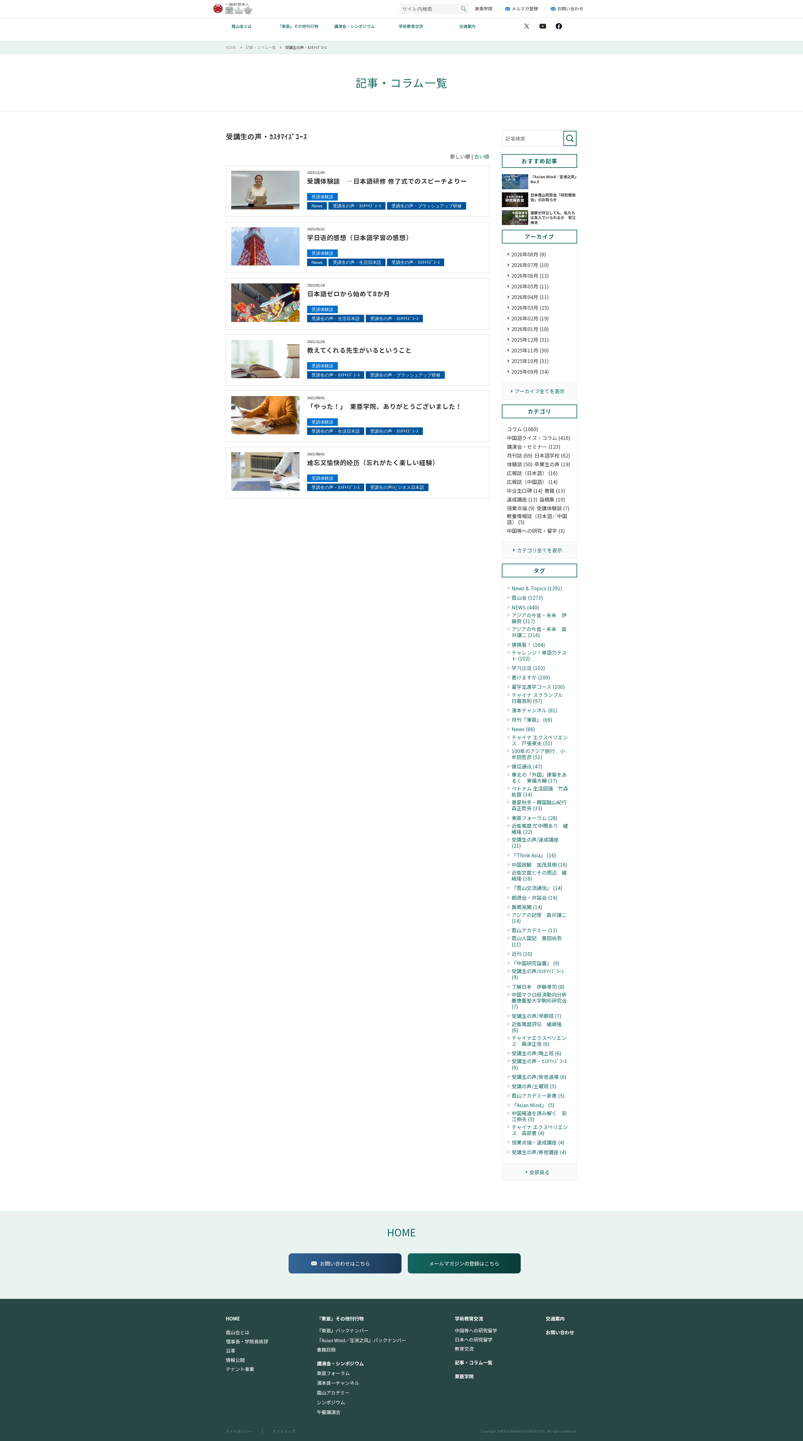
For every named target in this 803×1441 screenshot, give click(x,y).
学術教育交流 (411, 26)
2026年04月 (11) (530, 297)
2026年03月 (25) (530, 307)
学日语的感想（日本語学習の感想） (359, 237)
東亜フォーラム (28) (534, 818)
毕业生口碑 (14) (525, 491)
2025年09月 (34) (530, 371)
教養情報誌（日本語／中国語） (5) (537, 519)
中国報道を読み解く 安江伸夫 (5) (539, 1116)
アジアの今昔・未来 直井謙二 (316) (539, 632)
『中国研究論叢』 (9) (536, 963)
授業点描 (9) (521, 508)
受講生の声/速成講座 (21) (535, 843)
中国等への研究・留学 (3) (536, 531)
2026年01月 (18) (530, 329)
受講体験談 (322, 196)
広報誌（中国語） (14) (532, 482)
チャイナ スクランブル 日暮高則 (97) (540, 698)
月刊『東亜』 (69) (532, 720)
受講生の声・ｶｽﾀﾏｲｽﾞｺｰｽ (357, 205)
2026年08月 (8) (528, 254)
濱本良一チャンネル (338, 1383)
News (316, 205)
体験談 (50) (520, 464)
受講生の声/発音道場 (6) (539, 1077)
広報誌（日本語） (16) (532, 473)
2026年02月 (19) (530, 318)
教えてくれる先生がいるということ (359, 350)
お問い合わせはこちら (345, 1263)
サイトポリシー (239, 1431)
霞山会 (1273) (527, 598)
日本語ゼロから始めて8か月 (348, 293)
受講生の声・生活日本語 (357, 262)
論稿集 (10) (552, 499)
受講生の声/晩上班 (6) (536, 1053)
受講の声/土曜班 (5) (534, 1086)
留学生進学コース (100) (538, 687)
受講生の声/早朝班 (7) (536, 1016)
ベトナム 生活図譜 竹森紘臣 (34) (540, 791)
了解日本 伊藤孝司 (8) (538, 987)
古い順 (481, 156)
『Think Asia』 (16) (534, 855)
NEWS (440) (525, 607)
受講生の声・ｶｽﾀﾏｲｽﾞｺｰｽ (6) (539, 1064)
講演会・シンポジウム (354, 26)
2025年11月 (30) (530, 350)
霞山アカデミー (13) (534, 930)
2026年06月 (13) (530, 275)
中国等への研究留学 (476, 1330)
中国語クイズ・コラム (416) (539, 438)
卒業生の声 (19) (552, 464)
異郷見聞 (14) (527, 907)
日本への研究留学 (473, 1339)
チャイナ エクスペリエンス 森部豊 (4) (540, 1130)
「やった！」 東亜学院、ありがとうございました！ (384, 406)
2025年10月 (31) (530, 361)
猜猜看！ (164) (528, 645)
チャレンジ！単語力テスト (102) (539, 656)
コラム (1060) (522, 429)
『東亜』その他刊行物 (298, 26)
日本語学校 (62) (552, 455)
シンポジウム (331, 1402)
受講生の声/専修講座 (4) (539, 1152)
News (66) (523, 729)
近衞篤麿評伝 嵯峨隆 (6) (537, 1027)
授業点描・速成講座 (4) (538, 1142)
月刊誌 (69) (520, 455)
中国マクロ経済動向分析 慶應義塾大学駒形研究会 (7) (540, 1001)
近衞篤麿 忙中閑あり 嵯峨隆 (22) (540, 829)
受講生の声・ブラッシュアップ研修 (426, 205)
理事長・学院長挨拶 (247, 1341)
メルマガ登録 (525, 8)
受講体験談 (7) (553, 508)
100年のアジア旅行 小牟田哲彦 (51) (538, 754)
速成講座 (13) (522, 499)
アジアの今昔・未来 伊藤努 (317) (539, 618)
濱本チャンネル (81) (534, 710)
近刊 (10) (522, 954)
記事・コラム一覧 (473, 1362)
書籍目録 (326, 1350)
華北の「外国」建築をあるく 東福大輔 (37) (539, 778)
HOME (401, 1232)
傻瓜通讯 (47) (527, 766)
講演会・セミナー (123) (534, 447)
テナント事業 (240, 1369)
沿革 (230, 1350)
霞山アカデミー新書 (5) (538, 1096)
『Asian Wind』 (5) (533, 1105)
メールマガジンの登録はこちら (464, 1263)
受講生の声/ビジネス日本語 (397, 487)
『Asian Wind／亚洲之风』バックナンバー (361, 1340)
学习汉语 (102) (528, 668)
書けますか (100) (531, 677)
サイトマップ (284, 1431)
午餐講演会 (328, 1412)
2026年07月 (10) (530, 265)
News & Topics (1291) (537, 588)
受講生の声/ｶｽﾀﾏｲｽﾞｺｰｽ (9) (538, 974)
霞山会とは (241, 26)
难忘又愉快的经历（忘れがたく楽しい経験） (373, 462)
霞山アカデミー (333, 1392)
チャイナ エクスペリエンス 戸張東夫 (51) (540, 740)
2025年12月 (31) (530, 339)
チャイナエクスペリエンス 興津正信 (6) (539, 1041)
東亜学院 (483, 8)
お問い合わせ (570, 8)
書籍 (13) (555, 491)
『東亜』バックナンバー (343, 1330)
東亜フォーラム (333, 1373)
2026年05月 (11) (530, 286)
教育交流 (464, 1349)
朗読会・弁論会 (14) (534, 898)
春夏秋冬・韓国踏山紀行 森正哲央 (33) (540, 805)
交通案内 (467, 26)
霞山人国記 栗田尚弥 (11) (537, 941)
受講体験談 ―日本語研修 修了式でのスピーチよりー (387, 180)
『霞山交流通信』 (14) (537, 888)
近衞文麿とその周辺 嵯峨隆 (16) (539, 875)
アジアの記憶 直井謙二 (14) (539, 918)
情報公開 (235, 1360)
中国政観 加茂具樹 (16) (539, 865)
